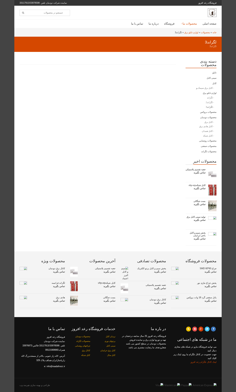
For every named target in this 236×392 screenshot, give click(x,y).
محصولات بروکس (208, 112)
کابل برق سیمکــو (204, 88)
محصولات (205, 32)
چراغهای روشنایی (82, 346)
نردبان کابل (110, 336)
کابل (214, 83)
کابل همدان (207, 131)
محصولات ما (190, 23)
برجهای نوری (110, 341)
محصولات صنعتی (208, 146)
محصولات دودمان (208, 117)
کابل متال (111, 355)
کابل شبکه (208, 135)
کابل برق (208, 122)
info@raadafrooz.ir (56, 366)
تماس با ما (137, 23)
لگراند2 (209, 102)
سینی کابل (211, 78)
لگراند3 (209, 107)
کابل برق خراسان (107, 350)
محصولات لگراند (208, 151)
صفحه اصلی (209, 23)
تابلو (214, 72)
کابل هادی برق (206, 126)
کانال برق (86, 350)
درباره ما (154, 23)
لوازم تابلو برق (191, 32)
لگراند (210, 97)
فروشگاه (169, 23)
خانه (214, 32)
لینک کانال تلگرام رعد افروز (203, 362)
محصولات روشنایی (207, 140)
